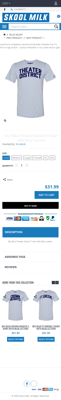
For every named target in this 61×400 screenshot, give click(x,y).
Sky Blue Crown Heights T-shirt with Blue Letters (15, 327)
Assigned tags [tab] (15, 256)
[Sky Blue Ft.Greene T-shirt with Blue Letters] (46, 305)
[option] (15, 315)
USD (5, 3)
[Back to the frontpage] (4, 34)
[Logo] (25, 17)
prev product (15, 38)
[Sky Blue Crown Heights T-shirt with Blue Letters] (15, 305)
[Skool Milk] (10, 374)
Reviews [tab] (11, 267)
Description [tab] (13, 232)
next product (35, 38)
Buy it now (30, 205)
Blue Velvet (16, 34)
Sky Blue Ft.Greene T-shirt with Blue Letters (46, 327)
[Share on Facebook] (15, 179)
